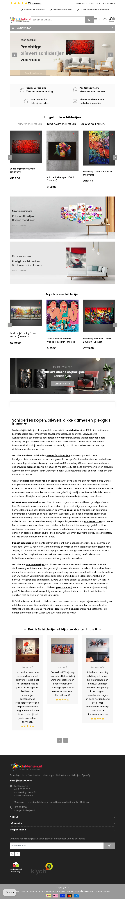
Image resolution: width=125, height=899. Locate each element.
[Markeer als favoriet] (38, 134)
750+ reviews (34, 3)
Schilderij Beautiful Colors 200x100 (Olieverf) (97, 340)
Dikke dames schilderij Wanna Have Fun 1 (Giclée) (61, 340)
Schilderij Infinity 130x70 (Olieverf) (23, 170)
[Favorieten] (105, 19)
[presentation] (14, 55)
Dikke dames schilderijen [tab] (61, 124)
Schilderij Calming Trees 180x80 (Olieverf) (23, 335)
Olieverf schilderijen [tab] (30, 124)
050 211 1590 (20, 807)
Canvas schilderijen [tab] (93, 124)
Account (108, 3)
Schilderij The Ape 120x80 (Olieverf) (60, 179)
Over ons (81, 3)
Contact (94, 3)
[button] (61, 71)
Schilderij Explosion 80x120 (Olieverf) (97, 173)
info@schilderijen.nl (24, 810)
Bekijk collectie (33, 68)
